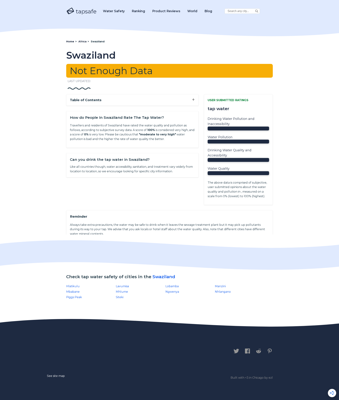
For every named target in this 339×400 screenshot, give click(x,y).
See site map (56, 376)
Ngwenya (172, 291)
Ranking (138, 11)
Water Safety (114, 11)
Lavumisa (122, 286)
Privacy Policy (105, 351)
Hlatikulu (73, 286)
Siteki (119, 297)
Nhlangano (223, 291)
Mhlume (122, 291)
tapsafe (85, 11)
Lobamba (172, 286)
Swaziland (164, 276)
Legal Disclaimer (140, 351)
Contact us (76, 351)
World (192, 11)
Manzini (220, 286)
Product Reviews (166, 11)
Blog (208, 11)
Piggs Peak (74, 297)
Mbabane (73, 291)
